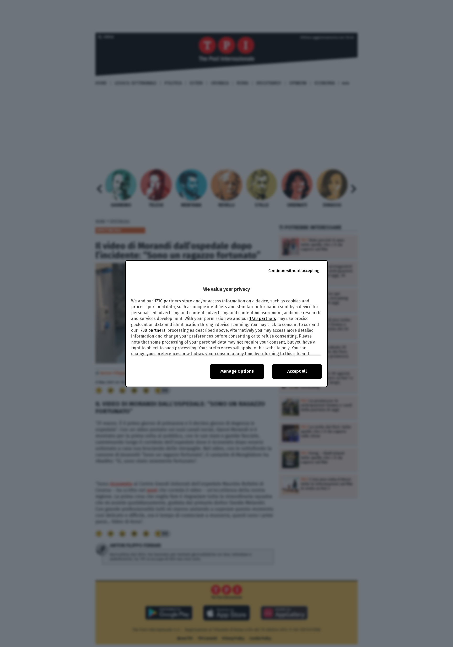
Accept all (297, 371)
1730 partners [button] (167, 300)
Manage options (237, 371)
